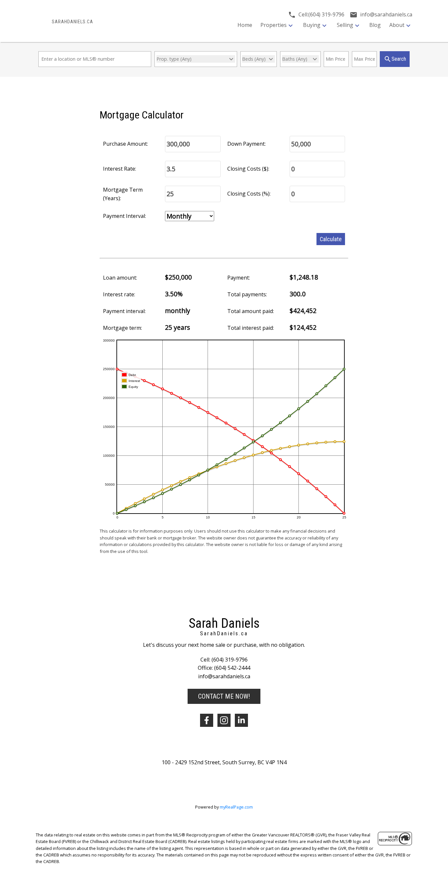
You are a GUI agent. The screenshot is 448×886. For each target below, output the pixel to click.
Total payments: (247, 294)
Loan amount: (120, 277)
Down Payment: (246, 143)
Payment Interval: (124, 216)
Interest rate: (119, 294)
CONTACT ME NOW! (224, 696)
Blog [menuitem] (375, 25)
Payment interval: (124, 311)
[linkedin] (241, 720)
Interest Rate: (119, 168)
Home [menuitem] (244, 25)
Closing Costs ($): (248, 168)
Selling (345, 25)
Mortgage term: (122, 327)
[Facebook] (206, 720)
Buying (311, 25)
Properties (273, 25)
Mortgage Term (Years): (123, 194)
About (396, 25)
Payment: (238, 277)
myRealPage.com (236, 807)
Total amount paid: (250, 311)
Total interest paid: (250, 327)
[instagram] (224, 720)
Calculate (331, 239)
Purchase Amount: (125, 143)
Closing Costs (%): (249, 193)
